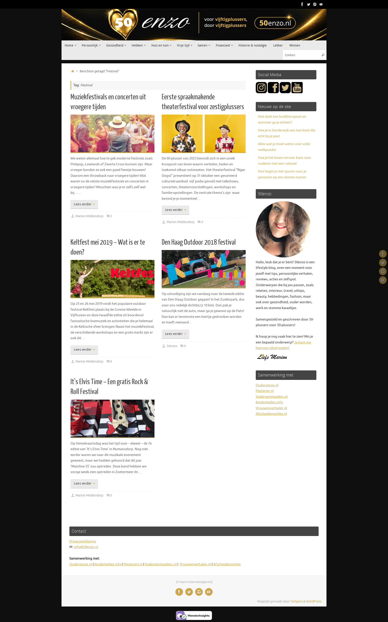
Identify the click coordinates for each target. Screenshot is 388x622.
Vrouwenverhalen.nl (271, 408)
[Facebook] (302, 4)
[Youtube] (321, 4)
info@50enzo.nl (86, 547)
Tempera (296, 601)
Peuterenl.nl (133, 564)
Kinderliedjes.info (269, 402)
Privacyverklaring (82, 541)
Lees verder (83, 204)
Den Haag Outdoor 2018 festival (199, 242)
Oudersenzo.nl (267, 385)
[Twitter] (308, 4)
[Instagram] (315, 4)
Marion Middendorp (89, 216)
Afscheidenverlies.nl (271, 414)
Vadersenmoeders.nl (272, 397)
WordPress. (314, 601)
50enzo (172, 346)
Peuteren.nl (265, 391)
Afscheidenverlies (227, 564)
